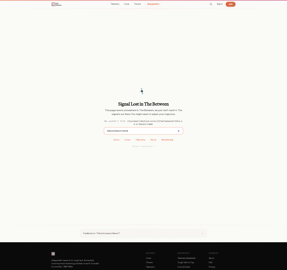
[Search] (211, 4)
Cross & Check (183, 267)
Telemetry (115, 4)
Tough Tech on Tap (185, 263)
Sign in (220, 4)
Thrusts (137, 4)
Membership (167, 140)
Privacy (212, 267)
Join (231, 4)
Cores (126, 4)
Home (116, 140)
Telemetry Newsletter (186, 258)
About (153, 140)
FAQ (210, 263)
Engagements (153, 4)
